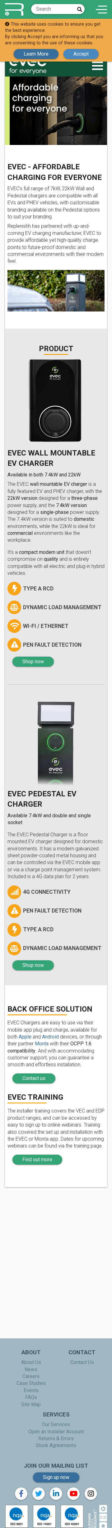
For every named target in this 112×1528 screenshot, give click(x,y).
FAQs (31, 1397)
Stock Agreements (56, 1445)
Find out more (37, 1159)
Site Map (31, 1404)
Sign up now (56, 1477)
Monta (42, 1044)
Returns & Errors (56, 1438)
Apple (25, 1037)
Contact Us (82, 1362)
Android (50, 1037)
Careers (31, 1376)
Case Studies (31, 1383)
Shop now (33, 661)
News (31, 1369)
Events (31, 1390)
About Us (31, 1362)
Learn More (36, 54)
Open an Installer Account (56, 1432)
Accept (81, 54)
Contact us (33, 1078)
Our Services (56, 1424)
